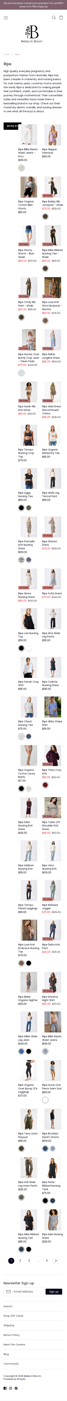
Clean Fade (21, 373)
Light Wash (45, 1051)
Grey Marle (21, 736)
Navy (52, 1201)
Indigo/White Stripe (45, 1100)
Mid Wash (45, 1148)
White (29, 648)
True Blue (21, 1051)
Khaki (45, 216)
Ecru (21, 168)
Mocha (45, 320)
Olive (29, 508)
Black (21, 508)
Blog (6, 1354)
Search (8, 1306)
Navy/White (29, 560)
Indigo (29, 736)
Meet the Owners (14, 1344)
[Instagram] (9, 1388)
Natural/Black (21, 560)
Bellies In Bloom (32, 1376)
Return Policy (12, 1335)
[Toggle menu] (6, 17)
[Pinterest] (15, 1388)
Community (11, 1364)
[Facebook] (3, 1388)
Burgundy (45, 785)
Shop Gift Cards (13, 1316)
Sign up (53, 1291)
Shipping (9, 1325)
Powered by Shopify (15, 1379)
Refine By (12, 126)
